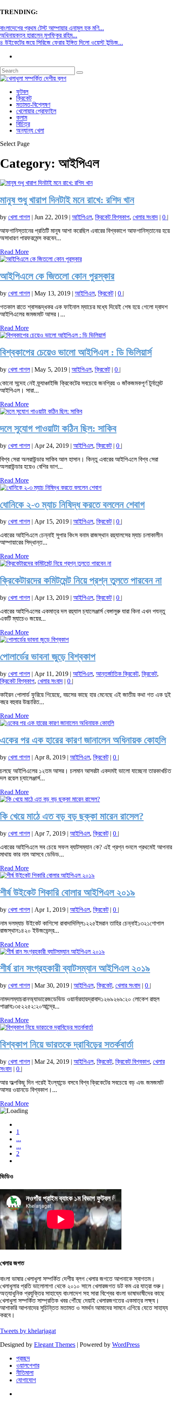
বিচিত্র (23, 124)
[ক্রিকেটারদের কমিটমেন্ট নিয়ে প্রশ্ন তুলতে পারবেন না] (55, 563)
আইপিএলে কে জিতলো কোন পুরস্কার (57, 276)
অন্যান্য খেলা (30, 130)
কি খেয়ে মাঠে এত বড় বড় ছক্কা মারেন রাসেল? (72, 816)
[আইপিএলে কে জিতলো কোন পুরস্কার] (41, 259)
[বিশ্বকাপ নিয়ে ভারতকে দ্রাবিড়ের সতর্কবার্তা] (46, 1027)
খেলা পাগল (19, 217)
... (18, 1139)
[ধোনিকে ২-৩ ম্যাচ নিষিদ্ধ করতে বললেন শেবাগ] (51, 487)
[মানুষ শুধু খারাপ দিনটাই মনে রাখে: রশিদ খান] (46, 182)
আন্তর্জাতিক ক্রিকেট (117, 673)
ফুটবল (22, 91)
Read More (14, 251)
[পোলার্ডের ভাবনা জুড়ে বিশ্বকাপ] (34, 639)
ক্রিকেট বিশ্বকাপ (112, 217)
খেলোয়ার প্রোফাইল (36, 111)
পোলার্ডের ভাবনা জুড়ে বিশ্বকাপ (47, 656)
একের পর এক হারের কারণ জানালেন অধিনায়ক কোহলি (83, 740)
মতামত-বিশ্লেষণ (33, 104)
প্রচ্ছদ (23, 1358)
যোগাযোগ (26, 1380)
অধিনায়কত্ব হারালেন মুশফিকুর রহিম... (38, 35)
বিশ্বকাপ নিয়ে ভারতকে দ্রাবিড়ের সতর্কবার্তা (67, 1044)
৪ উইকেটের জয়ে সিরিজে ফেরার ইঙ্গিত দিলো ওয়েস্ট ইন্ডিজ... (61, 42)
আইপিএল (82, 217)
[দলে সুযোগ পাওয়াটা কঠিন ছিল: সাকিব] (41, 411)
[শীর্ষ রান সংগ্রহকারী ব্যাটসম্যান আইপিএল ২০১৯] (52, 951)
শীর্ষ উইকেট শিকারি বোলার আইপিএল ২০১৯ (67, 892)
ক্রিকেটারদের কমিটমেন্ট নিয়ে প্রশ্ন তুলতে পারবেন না (81, 580)
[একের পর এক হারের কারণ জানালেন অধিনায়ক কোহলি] (57, 723)
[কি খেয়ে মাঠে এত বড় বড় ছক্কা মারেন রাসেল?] (50, 799)
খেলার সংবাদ (145, 217)
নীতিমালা (25, 1372)
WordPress (126, 1344)
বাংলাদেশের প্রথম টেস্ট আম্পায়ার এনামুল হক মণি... (52, 28)
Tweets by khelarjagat (28, 1330)
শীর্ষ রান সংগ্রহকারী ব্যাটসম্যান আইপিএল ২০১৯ (75, 968)
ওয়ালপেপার (27, 1365)
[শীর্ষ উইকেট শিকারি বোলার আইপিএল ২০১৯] (47, 875)
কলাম (21, 117)
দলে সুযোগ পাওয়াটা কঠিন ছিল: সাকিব (58, 428)
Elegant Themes (54, 1344)
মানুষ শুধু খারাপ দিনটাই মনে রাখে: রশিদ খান (67, 200)
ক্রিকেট (24, 98)
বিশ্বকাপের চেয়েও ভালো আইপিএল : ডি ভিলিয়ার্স (76, 352)
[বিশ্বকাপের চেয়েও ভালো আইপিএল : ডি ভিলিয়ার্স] (53, 335)
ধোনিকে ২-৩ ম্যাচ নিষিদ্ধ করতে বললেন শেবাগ (72, 504)
